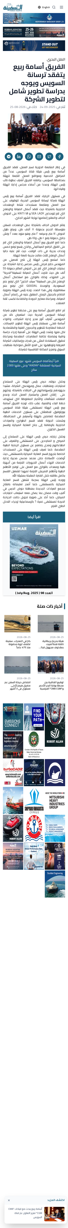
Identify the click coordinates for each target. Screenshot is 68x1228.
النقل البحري (56, 59)
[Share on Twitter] (49, 157)
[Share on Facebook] (59, 157)
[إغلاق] (9, 1200)
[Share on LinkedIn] (19, 157)
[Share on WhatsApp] (29, 157)
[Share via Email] (39, 157)
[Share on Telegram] (9, 157)
